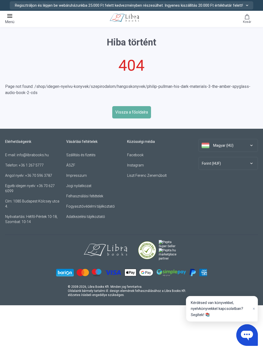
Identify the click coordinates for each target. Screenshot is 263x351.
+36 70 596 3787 (38, 175)
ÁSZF (70, 165)
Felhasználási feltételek (84, 196)
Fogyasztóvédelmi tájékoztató (90, 206)
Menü (9, 22)
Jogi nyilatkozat (78, 186)
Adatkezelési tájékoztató (85, 217)
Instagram (135, 165)
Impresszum (76, 175)
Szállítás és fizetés (81, 155)
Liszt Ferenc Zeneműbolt (147, 175)
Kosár (247, 22)
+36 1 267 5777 (31, 165)
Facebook (135, 155)
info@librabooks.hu (33, 155)
